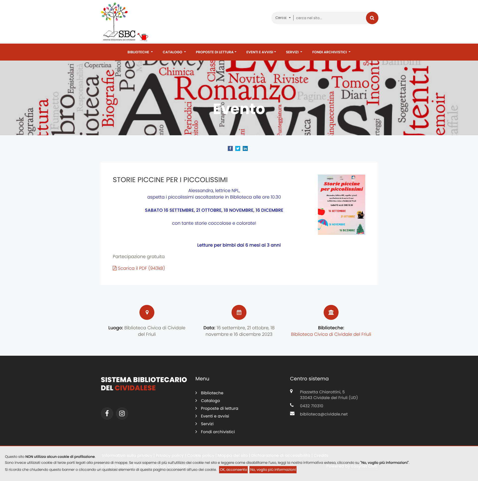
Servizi (292, 52)
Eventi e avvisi (259, 52)
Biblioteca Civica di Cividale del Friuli (331, 334)
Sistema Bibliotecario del (144, 384)
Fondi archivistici (330, 52)
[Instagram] (122, 413)
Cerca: (281, 17)
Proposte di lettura (215, 52)
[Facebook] (107, 413)
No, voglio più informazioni (273, 469)
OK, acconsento (233, 469)
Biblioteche (138, 52)
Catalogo (173, 52)
